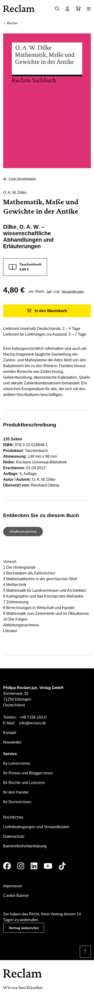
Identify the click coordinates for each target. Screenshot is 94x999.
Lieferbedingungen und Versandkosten (36, 827)
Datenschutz (14, 836)
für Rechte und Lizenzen (24, 783)
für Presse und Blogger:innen (28, 773)
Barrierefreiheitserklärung (25, 846)
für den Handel (15, 792)
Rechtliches (13, 817)
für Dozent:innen (17, 802)
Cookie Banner (16, 896)
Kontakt (9, 733)
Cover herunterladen (22, 178)
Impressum (12, 886)
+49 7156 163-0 (33, 717)
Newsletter (12, 742)
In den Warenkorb (51, 311)
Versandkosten (72, 291)
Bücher (12, 23)
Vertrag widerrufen (24, 928)
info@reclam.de (32, 723)
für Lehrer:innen (16, 763)
